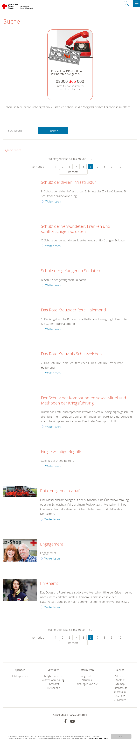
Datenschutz (120, 687)
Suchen (53, 131)
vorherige (38, 167)
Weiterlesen (53, 201)
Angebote (86, 676)
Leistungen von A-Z (87, 684)
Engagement (51, 544)
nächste (73, 172)
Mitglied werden (53, 676)
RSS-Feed (120, 695)
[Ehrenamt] (20, 590)
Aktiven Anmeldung (53, 680)
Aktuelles (87, 680)
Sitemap (120, 684)
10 (119, 167)
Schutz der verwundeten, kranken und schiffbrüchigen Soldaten (75, 229)
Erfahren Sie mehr (98, 738)
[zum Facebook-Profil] (65, 721)
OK (121, 736)
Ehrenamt (49, 583)
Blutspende (53, 687)
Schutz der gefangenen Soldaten (70, 270)
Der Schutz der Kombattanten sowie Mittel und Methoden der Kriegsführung (83, 400)
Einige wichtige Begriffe (61, 451)
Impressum (120, 692)
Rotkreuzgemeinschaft (60, 490)
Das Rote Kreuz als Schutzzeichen (71, 353)
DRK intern (120, 699)
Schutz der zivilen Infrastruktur (68, 182)
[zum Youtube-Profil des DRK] (72, 721)
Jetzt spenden (20, 676)
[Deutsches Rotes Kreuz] (10, 7)
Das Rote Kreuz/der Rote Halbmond (73, 310)
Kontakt (120, 680)
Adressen (120, 676)
